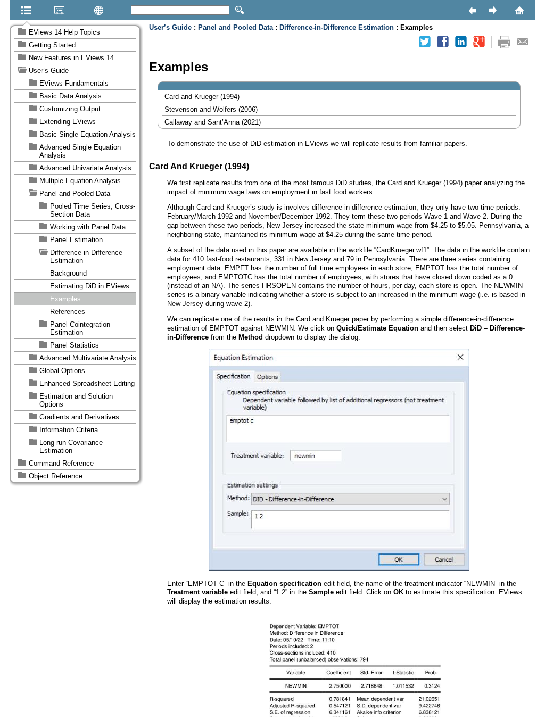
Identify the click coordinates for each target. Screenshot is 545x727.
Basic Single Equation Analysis (87, 134)
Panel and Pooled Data (74, 193)
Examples (65, 299)
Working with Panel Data (88, 227)
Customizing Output (70, 109)
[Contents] (13, 10)
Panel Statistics (74, 345)
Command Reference (61, 463)
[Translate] (82, 10)
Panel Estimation (76, 240)
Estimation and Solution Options (76, 400)
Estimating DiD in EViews (89, 286)
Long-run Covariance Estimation (71, 447)
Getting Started (52, 45)
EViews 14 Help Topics (64, 32)
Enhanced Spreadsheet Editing (87, 383)
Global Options (62, 371)
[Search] (239, 10)
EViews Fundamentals (74, 83)
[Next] (492, 10)
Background (68, 273)
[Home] (505, 10)
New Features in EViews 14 (71, 58)
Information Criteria (68, 430)
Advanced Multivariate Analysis (87, 358)
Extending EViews (67, 122)
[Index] (46, 10)
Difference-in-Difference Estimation (86, 257)
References (67, 312)
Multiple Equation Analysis (80, 181)
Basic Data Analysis (70, 96)
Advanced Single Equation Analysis (80, 151)
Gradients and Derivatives (79, 417)
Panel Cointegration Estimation (80, 328)
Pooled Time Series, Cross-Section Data (92, 210)
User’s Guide (49, 71)
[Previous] (472, 10)
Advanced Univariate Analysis (85, 168)
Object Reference (55, 476)
